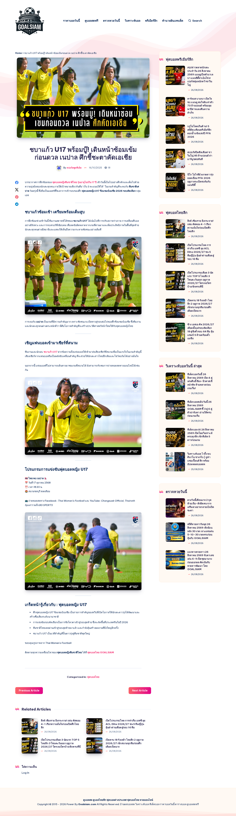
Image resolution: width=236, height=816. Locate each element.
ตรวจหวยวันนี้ (111, 20)
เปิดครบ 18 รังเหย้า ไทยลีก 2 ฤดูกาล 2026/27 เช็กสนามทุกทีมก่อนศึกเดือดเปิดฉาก (125, 743)
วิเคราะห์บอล (132, 20)
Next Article (140, 690)
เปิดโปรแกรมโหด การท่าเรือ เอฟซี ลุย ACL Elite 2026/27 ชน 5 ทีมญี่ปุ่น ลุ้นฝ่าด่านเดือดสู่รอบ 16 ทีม (125, 724)
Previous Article (29, 690)
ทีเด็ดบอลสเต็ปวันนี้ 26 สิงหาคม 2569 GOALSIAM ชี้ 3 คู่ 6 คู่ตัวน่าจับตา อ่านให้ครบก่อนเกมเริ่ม (199, 408)
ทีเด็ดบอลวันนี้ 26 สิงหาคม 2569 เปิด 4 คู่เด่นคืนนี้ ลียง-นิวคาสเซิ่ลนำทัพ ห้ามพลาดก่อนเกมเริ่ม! (199, 381)
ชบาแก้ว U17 (50, 351)
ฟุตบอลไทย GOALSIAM (100, 652)
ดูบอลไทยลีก (99, 799)
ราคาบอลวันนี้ (71, 20)
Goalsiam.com (87, 804)
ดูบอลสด (87, 799)
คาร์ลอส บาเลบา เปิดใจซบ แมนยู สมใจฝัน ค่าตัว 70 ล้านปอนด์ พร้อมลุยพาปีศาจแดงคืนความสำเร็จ (200, 105)
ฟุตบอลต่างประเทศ (117, 799)
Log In (25, 772)
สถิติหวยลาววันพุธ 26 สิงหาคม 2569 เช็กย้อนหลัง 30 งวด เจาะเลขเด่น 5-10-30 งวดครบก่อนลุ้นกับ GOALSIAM (200, 531)
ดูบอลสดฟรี (91, 20)
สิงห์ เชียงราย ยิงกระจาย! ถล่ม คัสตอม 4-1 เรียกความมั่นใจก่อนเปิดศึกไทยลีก (61, 724)
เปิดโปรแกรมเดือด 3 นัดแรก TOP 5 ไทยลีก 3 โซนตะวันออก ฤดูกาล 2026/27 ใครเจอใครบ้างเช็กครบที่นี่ (61, 743)
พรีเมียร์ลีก (151, 20)
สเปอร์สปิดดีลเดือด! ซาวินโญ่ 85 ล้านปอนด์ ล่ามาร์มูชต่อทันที (199, 156)
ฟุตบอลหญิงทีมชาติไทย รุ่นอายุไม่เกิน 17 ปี (74, 182)
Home (18, 53)
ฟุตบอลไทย (93, 676)
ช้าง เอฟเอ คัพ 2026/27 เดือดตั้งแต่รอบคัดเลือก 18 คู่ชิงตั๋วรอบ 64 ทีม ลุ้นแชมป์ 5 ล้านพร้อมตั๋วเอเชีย (200, 331)
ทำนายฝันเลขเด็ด (172, 20)
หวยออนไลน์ (146, 799)
